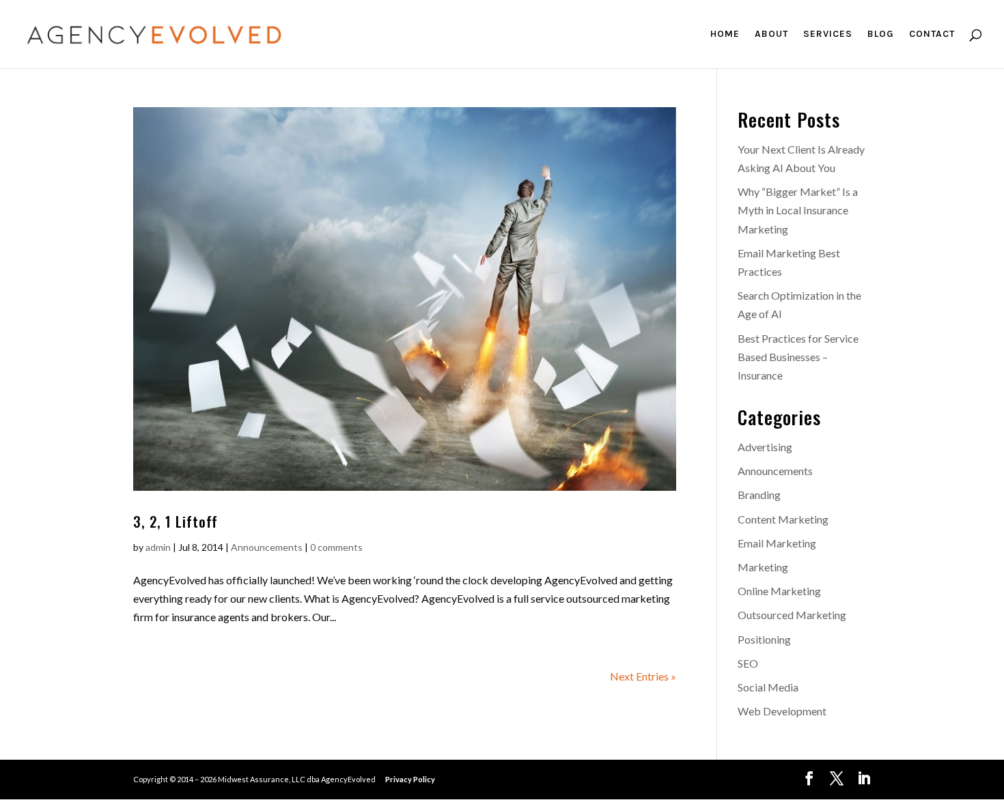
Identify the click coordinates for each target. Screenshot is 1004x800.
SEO (748, 663)
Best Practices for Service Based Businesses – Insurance (798, 357)
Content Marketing (783, 519)
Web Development (782, 710)
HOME (725, 34)
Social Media (768, 687)
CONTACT (932, 34)
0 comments (336, 547)
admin (158, 547)
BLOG (880, 34)
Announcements (267, 547)
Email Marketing (777, 543)
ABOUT (771, 34)
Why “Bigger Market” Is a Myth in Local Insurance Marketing (798, 210)
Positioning (764, 639)
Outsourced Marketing (792, 614)
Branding (759, 494)
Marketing (763, 566)
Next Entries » (643, 676)
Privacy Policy (410, 779)
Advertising (765, 446)
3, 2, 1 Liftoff (175, 521)
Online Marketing (779, 590)
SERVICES (827, 34)
